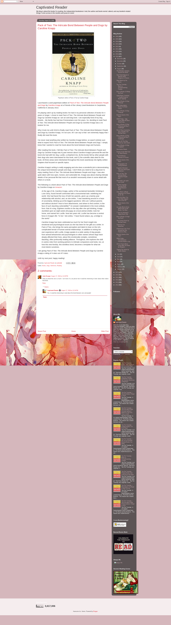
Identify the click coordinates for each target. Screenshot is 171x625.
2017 (117, 272)
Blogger (95, 611)
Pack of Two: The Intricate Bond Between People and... (122, 176)
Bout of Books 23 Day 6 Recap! (123, 102)
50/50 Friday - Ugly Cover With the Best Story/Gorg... (123, 120)
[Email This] (67, 263)
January (119, 269)
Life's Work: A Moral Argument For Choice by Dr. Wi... (123, 193)
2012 (117, 285)
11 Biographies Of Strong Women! (122, 164)
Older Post (105, 331)
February (120, 266)
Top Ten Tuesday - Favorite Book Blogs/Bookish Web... (122, 187)
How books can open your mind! (123, 181)
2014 (117, 280)
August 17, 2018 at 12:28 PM (59, 276)
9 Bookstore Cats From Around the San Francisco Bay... (123, 230)
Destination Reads (122, 149)
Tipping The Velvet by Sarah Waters (123, 250)
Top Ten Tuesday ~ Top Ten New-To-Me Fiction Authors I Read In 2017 (128, 503)
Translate (127, 354)
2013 (117, 282)
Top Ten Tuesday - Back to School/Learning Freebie (122, 87)
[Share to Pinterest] (75, 263)
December (120, 58)
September (120, 66)
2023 (117, 44)
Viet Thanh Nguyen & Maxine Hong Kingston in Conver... (123, 76)
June (118, 256)
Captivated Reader (51, 7)
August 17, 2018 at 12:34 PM (69, 290)
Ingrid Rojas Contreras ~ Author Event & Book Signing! (123, 97)
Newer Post (42, 331)
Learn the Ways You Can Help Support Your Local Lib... (122, 199)
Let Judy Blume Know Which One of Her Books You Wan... (123, 208)
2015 (117, 277)
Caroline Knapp (54, 105)
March (119, 264)
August (119, 68)
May (118, 259)
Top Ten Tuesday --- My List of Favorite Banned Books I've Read (127, 441)
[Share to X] (71, 263)
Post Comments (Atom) (77, 337)
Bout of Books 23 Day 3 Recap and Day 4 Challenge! (123, 126)
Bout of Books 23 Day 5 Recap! (123, 111)
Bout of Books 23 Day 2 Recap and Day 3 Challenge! (123, 137)
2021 (117, 49)
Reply (44, 283)
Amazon (58, 187)
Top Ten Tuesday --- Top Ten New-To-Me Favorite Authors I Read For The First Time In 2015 (127, 411)
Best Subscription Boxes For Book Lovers (122, 107)
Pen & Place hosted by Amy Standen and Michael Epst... (123, 131)
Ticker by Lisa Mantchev (121, 225)
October (119, 63)
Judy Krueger (46, 276)
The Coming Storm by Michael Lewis (123, 221)
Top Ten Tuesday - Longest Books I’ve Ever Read (127, 426)
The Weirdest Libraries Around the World (123, 71)
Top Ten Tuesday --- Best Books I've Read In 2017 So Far (128, 487)
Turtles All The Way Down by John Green (123, 142)
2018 (117, 56)
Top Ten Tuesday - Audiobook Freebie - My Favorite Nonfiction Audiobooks (128, 379)
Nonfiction (53, 265)
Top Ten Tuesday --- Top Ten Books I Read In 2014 (128, 394)
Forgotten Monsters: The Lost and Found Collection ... (123, 169)
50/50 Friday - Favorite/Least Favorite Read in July (123, 240)
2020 (117, 51)
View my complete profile (120, 342)
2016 (117, 275)
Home (73, 331)
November (120, 61)
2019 (117, 54)
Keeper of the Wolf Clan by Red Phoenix (123, 152)
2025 (117, 39)
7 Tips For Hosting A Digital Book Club (122, 213)
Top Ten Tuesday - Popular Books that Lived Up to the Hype (128, 473)
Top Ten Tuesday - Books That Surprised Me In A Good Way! (128, 364)
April (118, 261)
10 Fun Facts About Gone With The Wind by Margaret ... (123, 245)
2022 (117, 46)
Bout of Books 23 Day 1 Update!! (123, 146)
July (118, 254)
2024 (117, 41)
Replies (46, 287)
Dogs (48, 265)
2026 (117, 36)
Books (44, 265)
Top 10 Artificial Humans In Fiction (123, 156)
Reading (59, 265)
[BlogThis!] (69, 263)
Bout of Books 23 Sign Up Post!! (123, 217)
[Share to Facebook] (73, 263)
